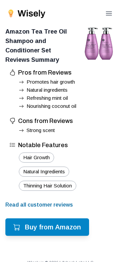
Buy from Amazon (53, 227)
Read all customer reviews (39, 205)
